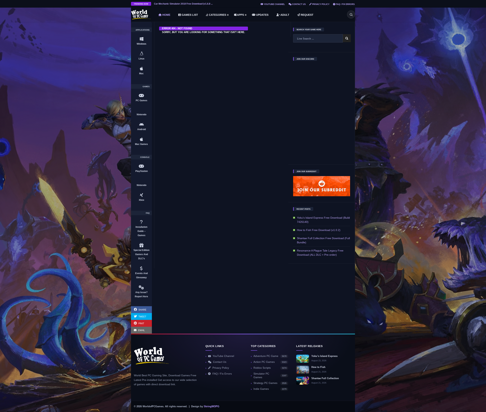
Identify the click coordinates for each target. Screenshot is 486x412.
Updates (261, 14)
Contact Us (298, 4)
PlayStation (141, 171)
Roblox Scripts (269, 367)
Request (306, 14)
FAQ (148, 213)
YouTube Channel (274, 4)
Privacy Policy (320, 4)
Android (141, 129)
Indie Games (269, 388)
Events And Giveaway (141, 275)
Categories (217, 14)
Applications (143, 30)
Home (166, 14)
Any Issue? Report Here (141, 294)
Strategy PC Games (269, 383)
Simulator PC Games (269, 375)
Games (146, 87)
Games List (189, 14)
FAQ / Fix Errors (345, 4)
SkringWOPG (211, 406)
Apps (240, 14)
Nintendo (141, 114)
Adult (284, 14)
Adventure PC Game (269, 356)
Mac (141, 73)
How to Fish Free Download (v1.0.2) (318, 230)
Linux (141, 58)
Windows (141, 44)
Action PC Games (269, 362)
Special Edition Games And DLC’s (141, 254)
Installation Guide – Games (141, 231)
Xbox (141, 200)
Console (145, 157)
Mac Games (141, 144)
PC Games (141, 100)
